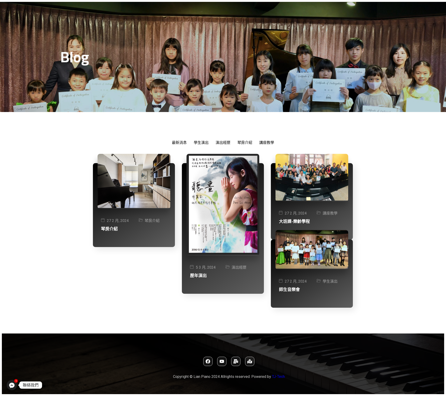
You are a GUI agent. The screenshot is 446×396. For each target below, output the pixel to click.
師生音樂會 (289, 289)
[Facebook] (208, 361)
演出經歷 (239, 267)
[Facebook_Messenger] (12, 385)
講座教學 (330, 213)
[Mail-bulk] (235, 361)
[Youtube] (221, 361)
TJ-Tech (278, 376)
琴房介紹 (152, 220)
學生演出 (330, 281)
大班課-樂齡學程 (294, 221)
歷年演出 (198, 275)
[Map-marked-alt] (249, 361)
